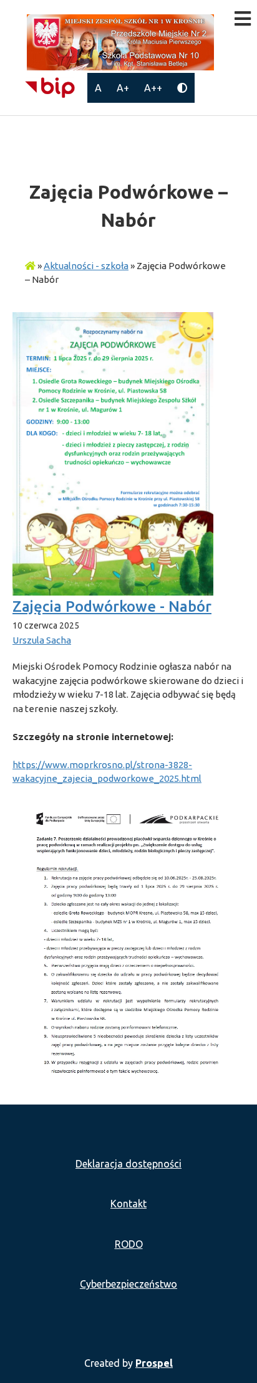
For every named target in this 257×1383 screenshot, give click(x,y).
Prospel (154, 1363)
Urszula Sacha (41, 640)
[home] (30, 265)
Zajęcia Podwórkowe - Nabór (111, 606)
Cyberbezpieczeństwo (128, 1284)
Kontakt (128, 1203)
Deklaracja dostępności (128, 1163)
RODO (129, 1244)
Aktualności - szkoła (86, 265)
